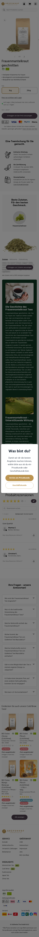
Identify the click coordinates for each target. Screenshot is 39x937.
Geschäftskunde (19, 485)
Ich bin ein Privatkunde (19, 478)
